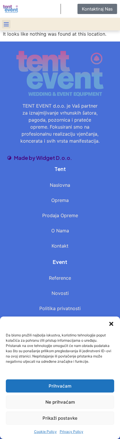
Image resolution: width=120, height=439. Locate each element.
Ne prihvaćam (60, 402)
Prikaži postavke (60, 418)
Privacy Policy (71, 431)
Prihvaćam (60, 386)
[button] (111, 324)
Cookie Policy (45, 431)
